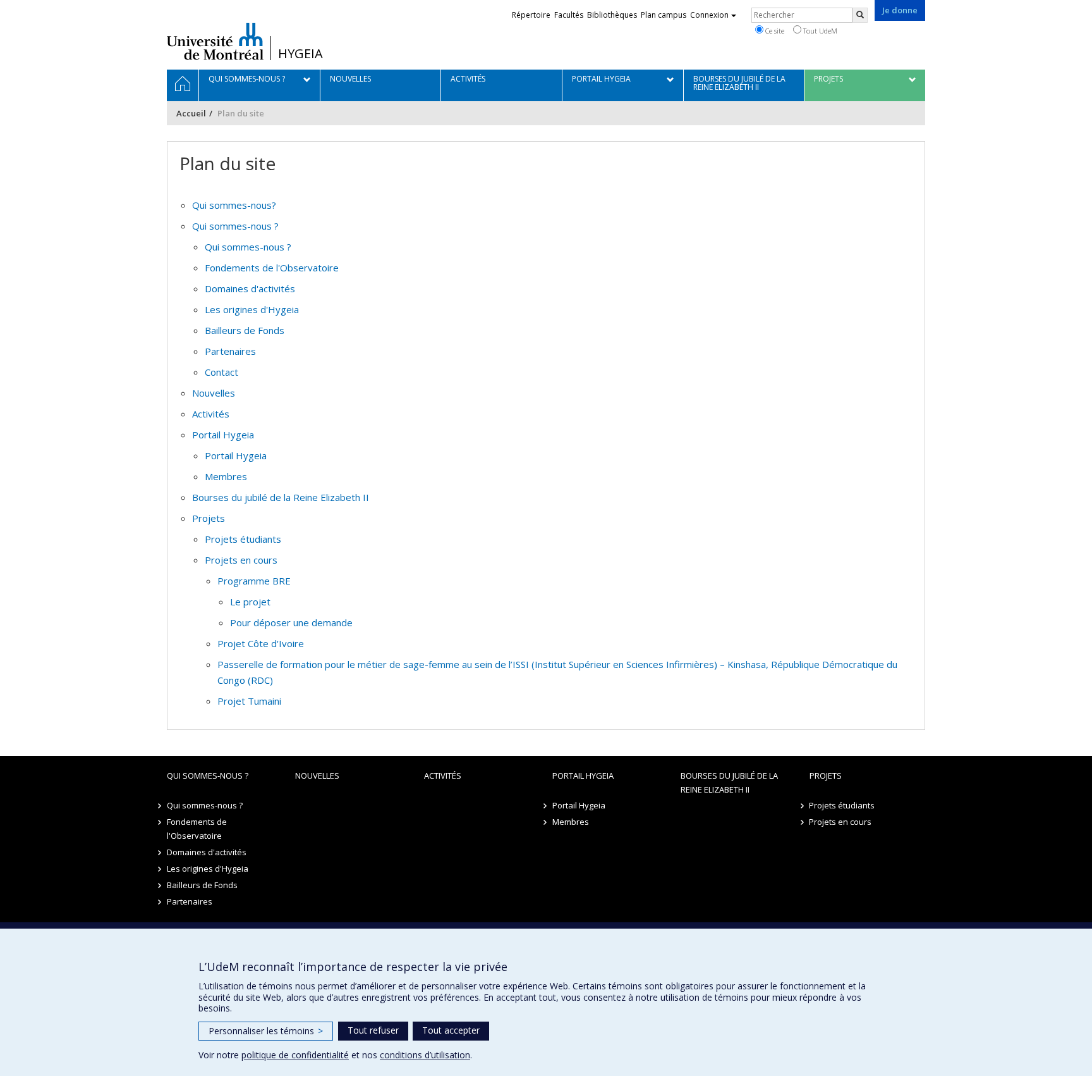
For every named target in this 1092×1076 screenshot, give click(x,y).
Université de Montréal (215, 41)
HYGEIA (300, 53)
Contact (221, 372)
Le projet (250, 601)
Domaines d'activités (250, 288)
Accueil (191, 113)
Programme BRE (254, 580)
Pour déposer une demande (291, 622)
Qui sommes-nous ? (235, 226)
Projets (208, 518)
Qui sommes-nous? (234, 205)
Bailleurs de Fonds (244, 330)
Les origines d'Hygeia (252, 309)
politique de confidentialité (295, 1055)
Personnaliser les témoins (266, 1031)
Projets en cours (241, 559)
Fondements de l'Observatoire (272, 267)
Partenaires (230, 351)
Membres (226, 476)
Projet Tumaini (249, 701)
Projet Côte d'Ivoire (260, 643)
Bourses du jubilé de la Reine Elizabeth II (280, 497)
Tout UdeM (819, 30)
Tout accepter (451, 1030)
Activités (210, 413)
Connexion (709, 14)
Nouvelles (213, 392)
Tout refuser (373, 1030)
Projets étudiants (243, 539)
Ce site (773, 30)
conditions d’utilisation (425, 1055)
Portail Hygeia (223, 434)
